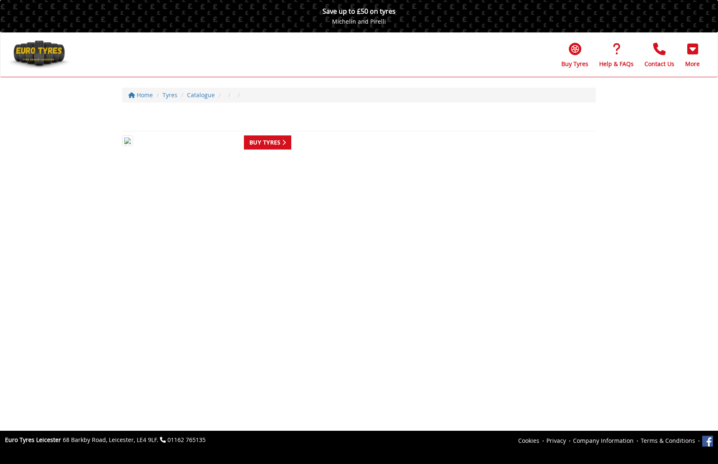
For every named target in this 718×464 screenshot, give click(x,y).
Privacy (556, 440)
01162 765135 (186, 440)
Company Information (603, 440)
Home (144, 95)
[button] (692, 54)
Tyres (169, 95)
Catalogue (201, 95)
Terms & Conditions (668, 440)
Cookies (528, 440)
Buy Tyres (265, 142)
